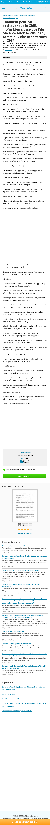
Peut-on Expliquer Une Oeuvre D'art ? (13, 632)
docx (21, 462)
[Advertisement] (25, 236)
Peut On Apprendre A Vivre (12, 699)
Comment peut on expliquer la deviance (17, 711)
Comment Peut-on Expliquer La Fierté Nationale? (17, 644)
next (37, 525)
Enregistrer (26, 476)
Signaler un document (25, 533)
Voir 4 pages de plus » (25, 452)
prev (13, 525)
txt (22, 458)
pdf (21, 460)
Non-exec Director (22, 2)
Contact (47, 2)
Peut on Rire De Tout (10, 694)
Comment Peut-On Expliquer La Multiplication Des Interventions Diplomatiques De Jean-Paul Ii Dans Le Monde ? (22, 616)
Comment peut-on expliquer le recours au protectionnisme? (21, 570)
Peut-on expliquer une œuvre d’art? (13, 546)
